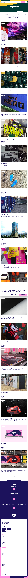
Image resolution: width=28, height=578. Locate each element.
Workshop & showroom (4, 566)
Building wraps (3, 239)
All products (3, 544)
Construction (3, 553)
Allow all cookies (23, 294)
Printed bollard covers (4, 214)
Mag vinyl (2, 316)
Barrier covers (3, 113)
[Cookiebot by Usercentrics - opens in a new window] (24, 282)
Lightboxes (3, 40)
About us (3, 563)
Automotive (3, 552)
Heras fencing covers (4, 392)
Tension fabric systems (4, 537)
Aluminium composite (4, 469)
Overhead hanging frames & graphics (7, 418)
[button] (14, 489)
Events (2, 554)
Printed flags (3, 265)
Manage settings (13, 294)
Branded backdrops (4, 163)
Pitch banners (3, 367)
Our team (3, 565)
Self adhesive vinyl (4, 137)
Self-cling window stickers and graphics (7, 341)
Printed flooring (3, 188)
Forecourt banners (4, 443)
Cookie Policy (6, 571)
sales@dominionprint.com (5, 526)
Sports (2, 555)
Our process (3, 564)
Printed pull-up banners (5, 65)
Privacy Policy (3, 571)
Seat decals (3, 89)
